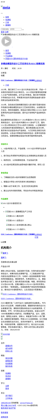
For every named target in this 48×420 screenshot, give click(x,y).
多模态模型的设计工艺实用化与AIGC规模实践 (23, 63)
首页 (7, 51)
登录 (2, 32)
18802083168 (6, 403)
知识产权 (12, 408)
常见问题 (9, 358)
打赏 (36, 237)
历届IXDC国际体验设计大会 (16, 59)
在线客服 (9, 364)
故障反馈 (9, 361)
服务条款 (9, 366)
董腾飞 (3, 258)
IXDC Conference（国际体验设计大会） (16, 299)
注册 (6, 32)
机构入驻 (9, 351)
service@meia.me (26, 403)
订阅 (7, 22)
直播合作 (9, 346)
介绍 (7, 85)
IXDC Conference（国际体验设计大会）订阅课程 (18, 80)
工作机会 (9, 398)
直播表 (8, 25)
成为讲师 (9, 348)
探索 (7, 17)
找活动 (8, 376)
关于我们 (9, 396)
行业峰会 (9, 56)
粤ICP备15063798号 (8, 405)
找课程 (8, 20)
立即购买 (38, 81)
